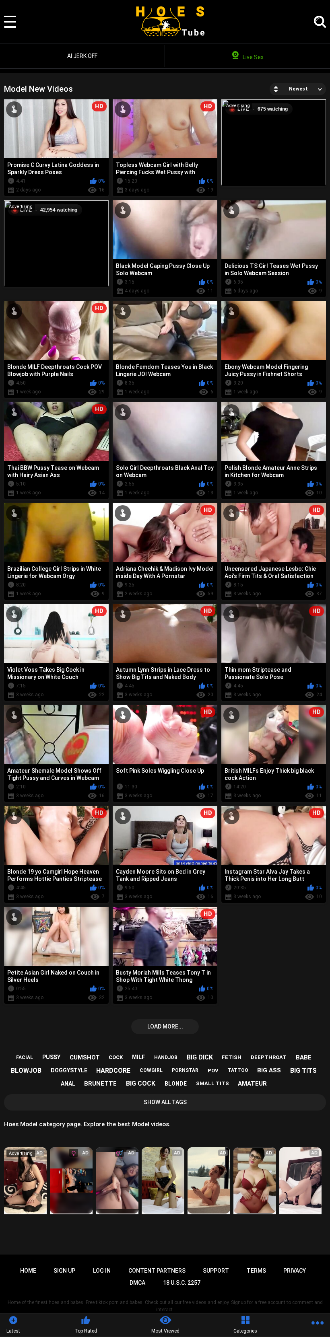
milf (138, 1057)
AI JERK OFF (82, 56)
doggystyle (69, 1070)
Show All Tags (165, 1102)
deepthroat (269, 1057)
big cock (140, 1083)
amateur (252, 1083)
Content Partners (157, 1270)
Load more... (165, 1026)
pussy (51, 1057)
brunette (100, 1083)
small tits (212, 1083)
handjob (165, 1057)
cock (116, 1057)
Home (28, 1270)
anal (68, 1083)
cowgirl (151, 1070)
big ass (269, 1070)
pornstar (185, 1070)
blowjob (26, 1070)
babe (303, 1057)
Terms (256, 1270)
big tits (303, 1070)
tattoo (238, 1070)
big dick (200, 1057)
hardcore (113, 1070)
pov (213, 1071)
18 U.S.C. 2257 (181, 1282)
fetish (231, 1057)
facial (24, 1057)
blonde (176, 1083)
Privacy (294, 1270)
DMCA (137, 1282)
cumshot (85, 1057)
